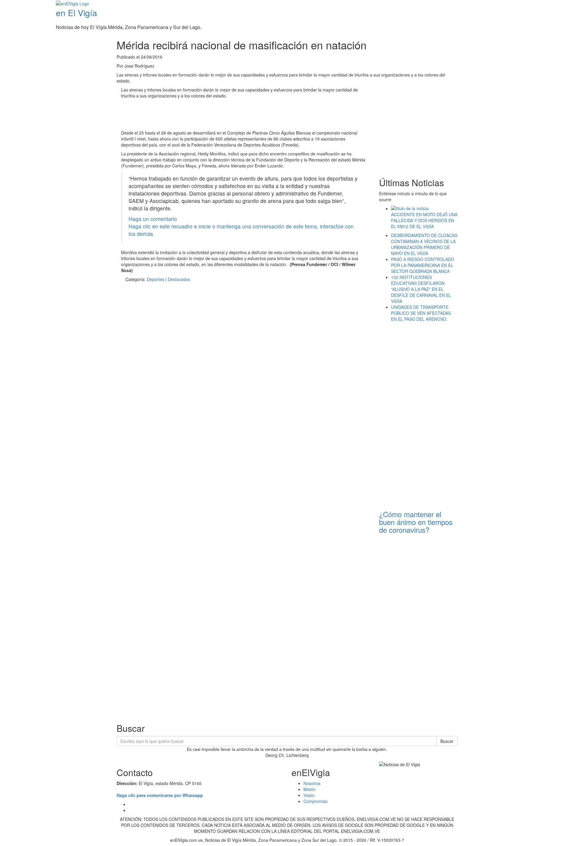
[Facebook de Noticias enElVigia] (554, 4)
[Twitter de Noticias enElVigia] (558, 4)
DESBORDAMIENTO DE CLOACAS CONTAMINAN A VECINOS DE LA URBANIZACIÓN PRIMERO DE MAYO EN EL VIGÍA (424, 244)
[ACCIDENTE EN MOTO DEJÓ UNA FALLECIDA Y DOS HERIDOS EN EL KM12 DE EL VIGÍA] (424, 208)
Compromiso (315, 801)
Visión (309, 795)
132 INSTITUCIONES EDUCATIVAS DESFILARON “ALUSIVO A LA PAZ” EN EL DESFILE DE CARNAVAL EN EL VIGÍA (421, 289)
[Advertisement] (230, 115)
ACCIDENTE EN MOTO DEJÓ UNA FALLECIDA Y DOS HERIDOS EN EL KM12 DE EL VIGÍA (424, 220)
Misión (309, 789)
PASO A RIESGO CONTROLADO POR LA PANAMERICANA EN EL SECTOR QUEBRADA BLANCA (422, 265)
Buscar (447, 741)
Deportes (155, 279)
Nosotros (311, 783)
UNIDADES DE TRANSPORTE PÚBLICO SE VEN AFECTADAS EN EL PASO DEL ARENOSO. (421, 313)
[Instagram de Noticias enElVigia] (563, 4)
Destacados (179, 279)
